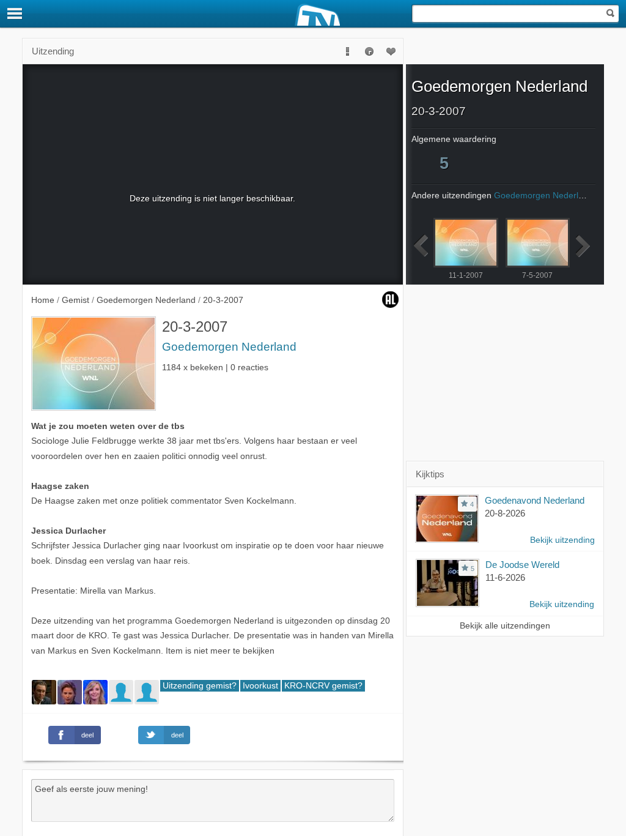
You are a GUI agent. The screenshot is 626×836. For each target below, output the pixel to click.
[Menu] (15, 13)
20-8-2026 (505, 513)
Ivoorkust (260, 685)
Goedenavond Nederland (534, 500)
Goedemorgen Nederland (229, 346)
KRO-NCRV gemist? (323, 685)
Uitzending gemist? (200, 685)
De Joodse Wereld (522, 564)
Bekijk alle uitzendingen (505, 625)
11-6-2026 (505, 577)
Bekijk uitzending (562, 540)
